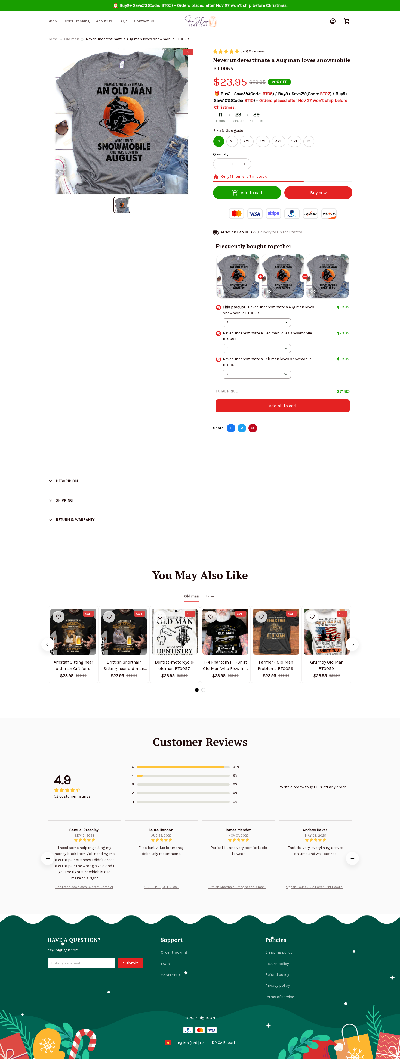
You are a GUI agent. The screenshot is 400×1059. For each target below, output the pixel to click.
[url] (223, 1043)
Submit (130, 962)
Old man (71, 39)
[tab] (196, 690)
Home (53, 39)
